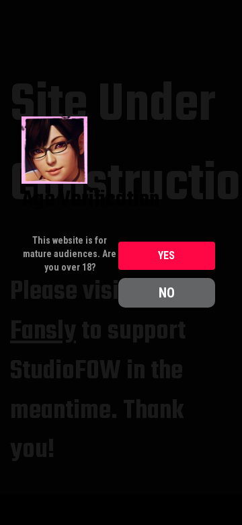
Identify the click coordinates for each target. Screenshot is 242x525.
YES (166, 255)
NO (167, 293)
